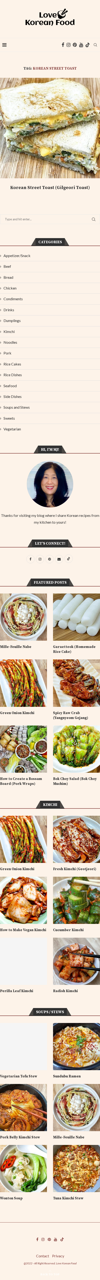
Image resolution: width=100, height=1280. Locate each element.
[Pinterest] (75, 45)
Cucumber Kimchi (68, 930)
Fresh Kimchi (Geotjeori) (74, 869)
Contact (42, 1256)
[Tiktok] (87, 45)
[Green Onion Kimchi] (23, 683)
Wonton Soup (11, 1198)
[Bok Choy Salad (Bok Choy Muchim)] (76, 749)
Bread (8, 277)
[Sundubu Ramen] (76, 1046)
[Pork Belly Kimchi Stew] (23, 1107)
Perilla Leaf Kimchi (16, 991)
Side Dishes (12, 396)
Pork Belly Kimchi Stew (20, 1137)
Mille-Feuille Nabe (15, 647)
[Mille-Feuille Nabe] (23, 617)
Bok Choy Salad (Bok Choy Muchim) (75, 781)
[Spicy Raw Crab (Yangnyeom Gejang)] (76, 683)
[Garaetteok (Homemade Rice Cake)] (76, 617)
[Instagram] (68, 45)
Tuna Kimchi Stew (68, 1198)
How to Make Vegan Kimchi (23, 930)
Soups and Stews (16, 407)
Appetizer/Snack (16, 255)
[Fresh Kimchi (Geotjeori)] (76, 839)
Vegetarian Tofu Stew (19, 1076)
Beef (7, 266)
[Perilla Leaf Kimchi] (23, 961)
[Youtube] (81, 45)
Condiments (13, 299)
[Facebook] (63, 45)
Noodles (10, 342)
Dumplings (12, 320)
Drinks (8, 309)
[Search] (95, 45)
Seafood (10, 385)
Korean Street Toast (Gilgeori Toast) (50, 187)
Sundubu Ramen (67, 1076)
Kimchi (9, 331)
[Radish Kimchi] (76, 961)
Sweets (9, 418)
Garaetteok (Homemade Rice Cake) (74, 649)
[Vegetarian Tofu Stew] (23, 1046)
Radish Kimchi (65, 991)
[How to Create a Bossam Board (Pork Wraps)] (23, 749)
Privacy (58, 1256)
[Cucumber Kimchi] (76, 900)
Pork (7, 353)
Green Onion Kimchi (17, 713)
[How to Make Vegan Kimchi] (23, 900)
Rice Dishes (12, 374)
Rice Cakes (12, 364)
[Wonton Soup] (23, 1168)
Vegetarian (12, 429)
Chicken (10, 288)
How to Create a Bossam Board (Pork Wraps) (21, 781)
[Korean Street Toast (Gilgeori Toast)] (50, 128)
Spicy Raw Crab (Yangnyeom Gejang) (70, 715)
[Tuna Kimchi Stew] (76, 1168)
